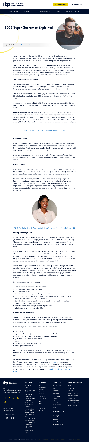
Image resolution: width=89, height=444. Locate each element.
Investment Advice (73, 395)
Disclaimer (63, 439)
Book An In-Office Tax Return (30, 391)
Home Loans (71, 388)
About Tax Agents (58, 424)
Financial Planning (73, 393)
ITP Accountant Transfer (29, 431)
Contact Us (56, 422)
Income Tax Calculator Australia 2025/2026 (56, 391)
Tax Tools (57, 11)
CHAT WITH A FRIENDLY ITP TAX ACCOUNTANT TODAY (44, 130)
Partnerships (42, 406)
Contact (77, 11)
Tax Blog (69, 11)
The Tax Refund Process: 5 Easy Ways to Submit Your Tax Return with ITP (29, 412)
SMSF (54, 362)
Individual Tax (13, 11)
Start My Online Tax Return (29, 395)
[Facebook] (5, 398)
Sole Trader (42, 398)
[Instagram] (5, 402)
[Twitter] (9, 398)
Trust (40, 403)
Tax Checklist (57, 386)
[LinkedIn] (13, 398)
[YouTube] (17, 398)
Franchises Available (56, 416)
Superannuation (26, 45)
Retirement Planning (73, 400)
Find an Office (9, 410)
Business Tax (27, 11)
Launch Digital (76, 439)
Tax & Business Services (43, 393)
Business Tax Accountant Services (43, 387)
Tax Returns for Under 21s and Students (29, 404)
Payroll (41, 411)
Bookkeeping (42, 396)
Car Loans (70, 391)
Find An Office (61, 4)
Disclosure (57, 439)
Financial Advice (43, 11)
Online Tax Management (57, 404)
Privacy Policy (40, 439)
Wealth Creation (72, 405)
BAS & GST (42, 408)
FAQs (54, 407)
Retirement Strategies (74, 403)
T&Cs (46, 439)
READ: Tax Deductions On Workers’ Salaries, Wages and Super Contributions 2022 (44, 228)
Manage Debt (71, 398)
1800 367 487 (77, 4)
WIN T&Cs (51, 439)
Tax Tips (55, 400)
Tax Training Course (56, 397)
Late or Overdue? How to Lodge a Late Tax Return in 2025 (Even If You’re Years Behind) (30, 423)
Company (41, 401)
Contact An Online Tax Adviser (30, 399)
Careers (55, 419)
